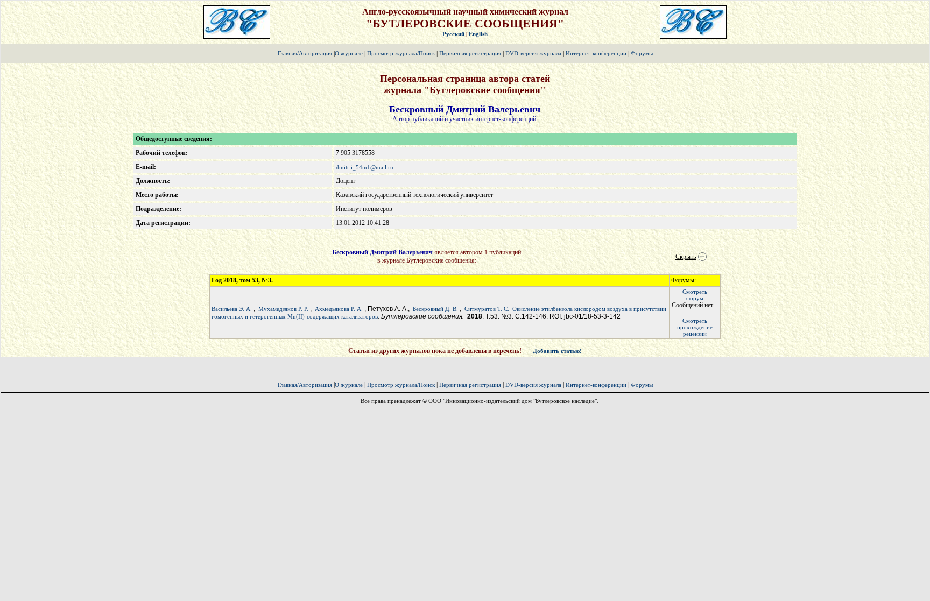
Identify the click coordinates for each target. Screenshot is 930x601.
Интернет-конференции (596, 53)
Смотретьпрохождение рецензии (695, 327)
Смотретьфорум (694, 294)
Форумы (642, 53)
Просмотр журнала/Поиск (401, 53)
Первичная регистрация (471, 53)
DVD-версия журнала (533, 53)
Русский (453, 34)
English (478, 34)
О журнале (349, 53)
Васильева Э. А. (232, 309)
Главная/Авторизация (305, 53)
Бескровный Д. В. (435, 309)
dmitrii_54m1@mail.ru (364, 167)
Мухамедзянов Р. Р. (283, 309)
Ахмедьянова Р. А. (339, 309)
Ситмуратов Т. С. (486, 309)
